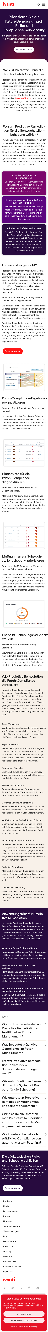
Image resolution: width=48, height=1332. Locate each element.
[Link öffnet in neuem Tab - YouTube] (37, 1288)
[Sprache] (38, 4)
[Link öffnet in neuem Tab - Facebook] (29, 1288)
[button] (43, 4)
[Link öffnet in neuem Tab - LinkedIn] (13, 1288)
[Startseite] (8, 4)
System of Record (23, 98)
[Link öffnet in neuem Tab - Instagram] (21, 1288)
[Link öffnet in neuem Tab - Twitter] (4, 1288)
